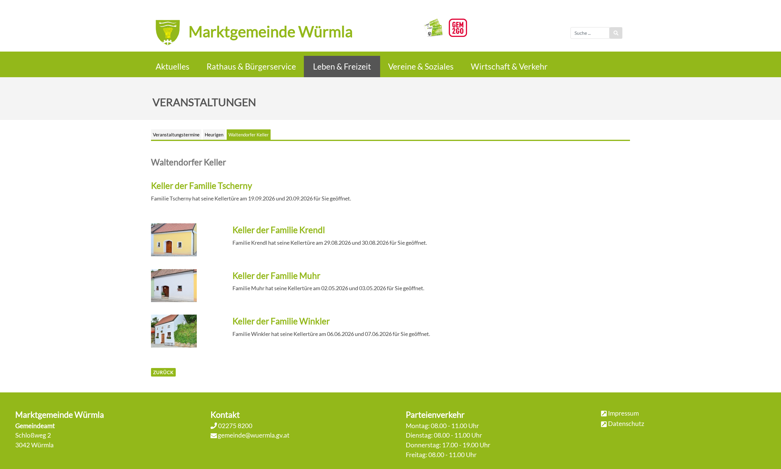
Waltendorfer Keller (249, 134)
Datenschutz (626, 423)
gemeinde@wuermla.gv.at (254, 435)
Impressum (623, 413)
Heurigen (214, 134)
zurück (163, 372)
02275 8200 (234, 425)
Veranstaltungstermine (176, 134)
